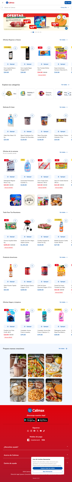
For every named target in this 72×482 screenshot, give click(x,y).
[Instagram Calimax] (31, 431)
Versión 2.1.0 (36, 478)
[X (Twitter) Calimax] (37, 431)
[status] (47, 466)
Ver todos (62, 40)
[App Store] (42, 420)
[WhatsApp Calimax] (28, 431)
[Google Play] (29, 420)
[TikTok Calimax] (44, 431)
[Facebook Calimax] (34, 431)
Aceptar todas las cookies (48, 468)
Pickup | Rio (64, 7)
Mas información (47, 471)
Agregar (12, 64)
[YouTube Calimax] (41, 431)
